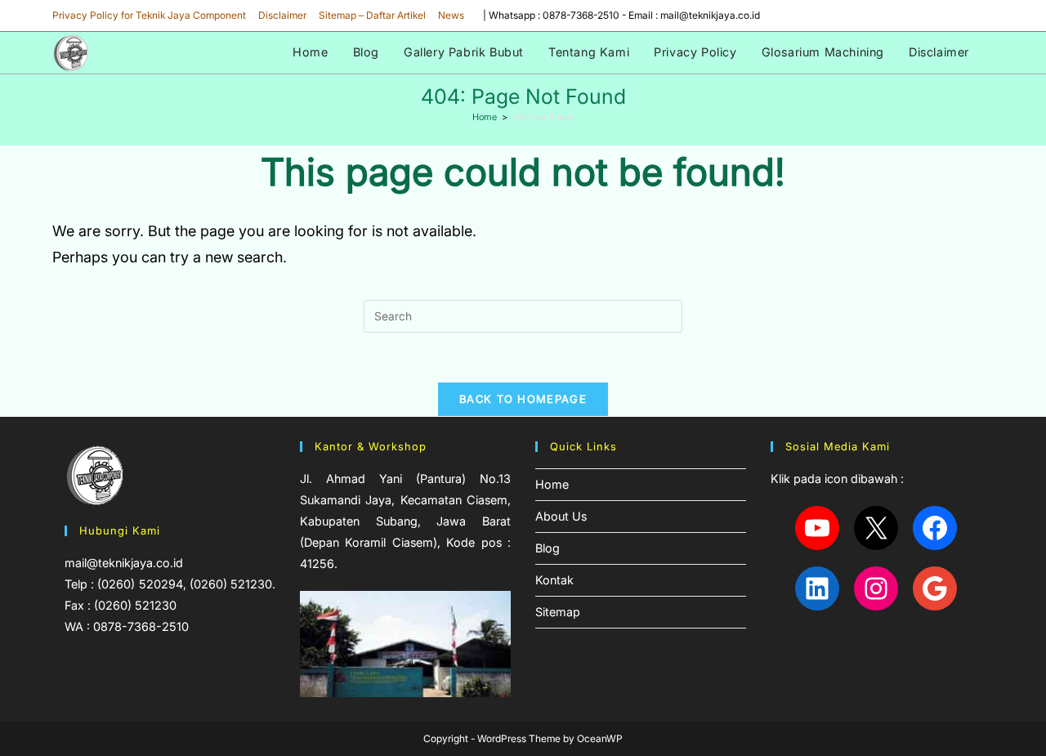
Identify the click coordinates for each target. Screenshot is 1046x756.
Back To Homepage (523, 398)
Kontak (554, 580)
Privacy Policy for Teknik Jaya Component (149, 15)
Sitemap (557, 612)
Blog (547, 548)
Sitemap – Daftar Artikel (372, 15)
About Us (561, 516)
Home (552, 484)
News (451, 15)
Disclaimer (282, 15)
